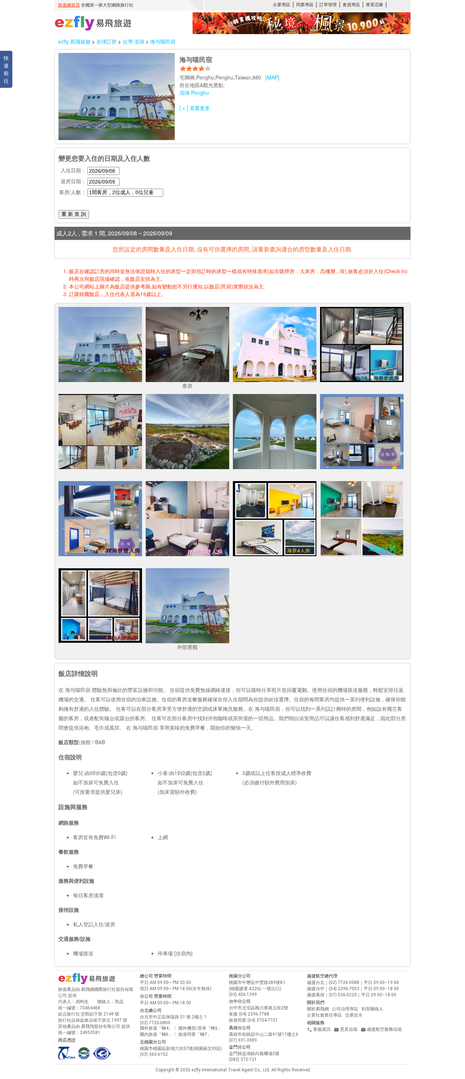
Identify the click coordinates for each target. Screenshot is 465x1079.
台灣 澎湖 (134, 41)
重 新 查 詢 (73, 214)
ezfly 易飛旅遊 (74, 41)
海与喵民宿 (162, 41)
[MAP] (272, 77)
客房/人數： (72, 192)
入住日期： (73, 170)
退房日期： (73, 181)
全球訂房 (106, 41)
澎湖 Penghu (194, 92)
